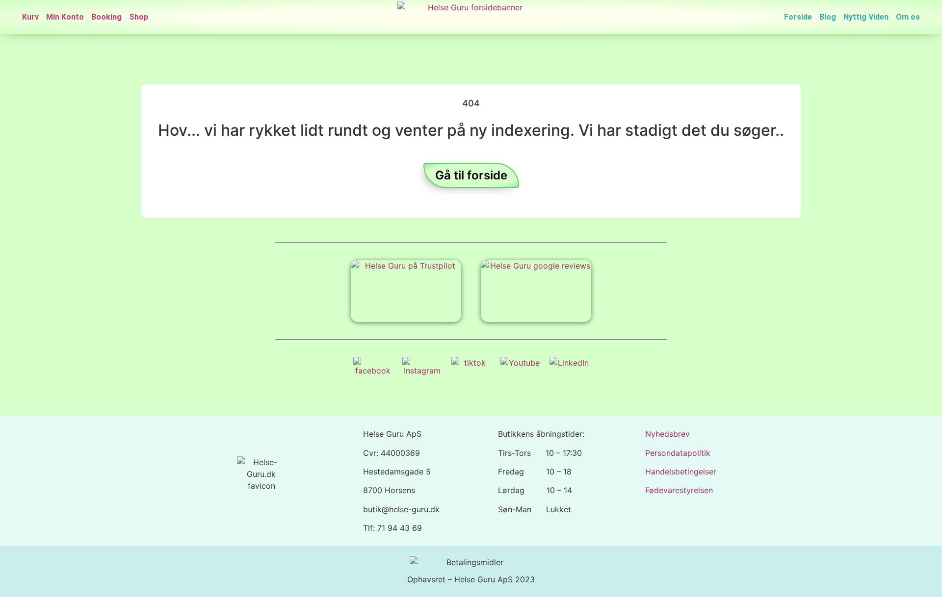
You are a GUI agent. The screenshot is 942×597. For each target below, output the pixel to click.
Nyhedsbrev (667, 434)
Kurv (30, 17)
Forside (798, 17)
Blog (827, 17)
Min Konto (65, 17)
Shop (138, 17)
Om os (908, 17)
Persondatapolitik (677, 453)
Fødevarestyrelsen (679, 490)
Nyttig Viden (866, 17)
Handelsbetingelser (680, 471)
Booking (106, 17)
